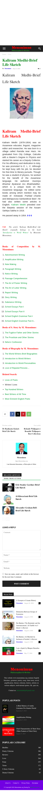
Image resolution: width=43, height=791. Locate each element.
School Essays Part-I (14, 307)
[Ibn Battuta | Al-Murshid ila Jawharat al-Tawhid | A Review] (8, 640)
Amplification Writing (14, 259)
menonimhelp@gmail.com (26, 690)
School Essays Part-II (14, 311)
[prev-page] (3, 519)
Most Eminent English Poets (17, 399)
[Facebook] (12, 414)
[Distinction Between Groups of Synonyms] (8, 615)
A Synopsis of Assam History (26, 600)
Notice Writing (11, 274)
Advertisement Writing (15, 255)
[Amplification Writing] (8, 720)
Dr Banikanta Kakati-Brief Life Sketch (10, 429)
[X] (17, 414)
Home (4, 54)
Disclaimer (35, 783)
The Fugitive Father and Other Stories (22, 333)
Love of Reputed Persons (16, 368)
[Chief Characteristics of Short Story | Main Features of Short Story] (8, 732)
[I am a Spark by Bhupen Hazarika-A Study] (8, 651)
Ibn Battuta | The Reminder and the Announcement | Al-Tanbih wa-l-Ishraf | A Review (28, 625)
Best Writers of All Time (15, 394)
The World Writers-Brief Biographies (21, 354)
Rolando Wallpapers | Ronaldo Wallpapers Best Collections (32, 431)
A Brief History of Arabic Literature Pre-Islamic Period (26, 707)
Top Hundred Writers (14, 389)
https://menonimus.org (21, 461)
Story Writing (11, 297)
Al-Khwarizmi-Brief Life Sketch (26, 498)
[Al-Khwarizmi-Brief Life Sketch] (8, 500)
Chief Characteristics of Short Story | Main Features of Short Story (28, 730)
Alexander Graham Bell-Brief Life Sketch (26, 509)
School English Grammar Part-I (19, 316)
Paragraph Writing (13, 269)
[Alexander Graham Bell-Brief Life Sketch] (8, 510)
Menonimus (8, 68)
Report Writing (11, 292)
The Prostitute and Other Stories (19, 337)
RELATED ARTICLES (12, 475)
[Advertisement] (21, 22)
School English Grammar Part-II (19, 321)
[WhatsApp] (28, 414)
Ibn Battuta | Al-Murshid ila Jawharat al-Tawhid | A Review (26, 638)
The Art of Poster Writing (16, 283)
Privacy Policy (26, 783)
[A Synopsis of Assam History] (8, 603)
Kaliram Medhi (18, 204)
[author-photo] (21, 454)
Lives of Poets (11, 380)
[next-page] (7, 519)
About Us (8, 783)
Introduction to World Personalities (20, 363)
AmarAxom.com (34, 787)
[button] (4, 48)
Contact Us (16, 783)
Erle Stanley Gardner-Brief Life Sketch (28, 486)
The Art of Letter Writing (15, 288)
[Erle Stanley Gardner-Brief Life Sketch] (8, 487)
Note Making (10, 264)
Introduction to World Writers (15, 232)
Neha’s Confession (13, 342)
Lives (9, 54)
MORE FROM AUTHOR (12, 478)
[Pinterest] (23, 414)
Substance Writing (13, 302)
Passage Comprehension (16, 278)
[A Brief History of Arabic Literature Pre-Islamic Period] (5, 709)
